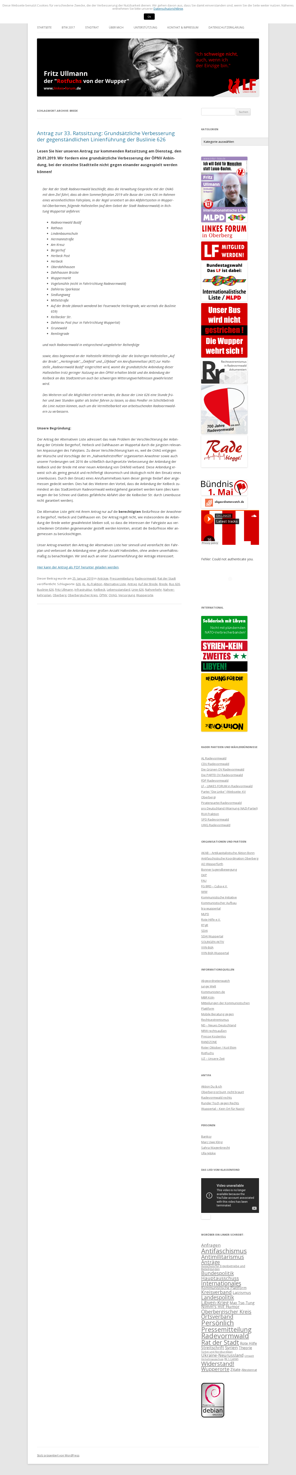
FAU (204, 881)
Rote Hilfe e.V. (211, 919)
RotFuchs (207, 1053)
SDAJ (204, 931)
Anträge (102, 578)
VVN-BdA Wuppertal (215, 953)
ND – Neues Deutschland (218, 1025)
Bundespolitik (217, 1273)
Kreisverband (216, 1292)
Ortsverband (217, 1316)
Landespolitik (217, 1297)
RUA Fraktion (210, 814)
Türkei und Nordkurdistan (217, 1351)
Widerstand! (217, 1363)
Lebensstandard (118, 589)
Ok (149, 16)
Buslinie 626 (45, 589)
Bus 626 (174, 584)
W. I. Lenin (231, 1359)
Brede (163, 584)
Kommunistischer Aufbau (219, 903)
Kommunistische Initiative (219, 897)
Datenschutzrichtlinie (168, 8)
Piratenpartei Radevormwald (221, 803)
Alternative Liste (115, 584)
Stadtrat (92, 27)
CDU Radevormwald (215, 764)
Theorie (245, 1347)
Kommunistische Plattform (224, 1287)
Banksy (206, 1136)
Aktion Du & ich (211, 1086)
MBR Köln (207, 997)
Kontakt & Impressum (182, 27)
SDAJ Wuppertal (212, 936)
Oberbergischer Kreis (83, 595)
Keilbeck (99, 589)
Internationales (221, 1283)
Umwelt (249, 1356)
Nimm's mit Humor (220, 1306)
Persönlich (217, 1322)
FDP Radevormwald (214, 780)
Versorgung (126, 595)
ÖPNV (103, 595)
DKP (204, 875)
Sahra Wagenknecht (215, 1147)
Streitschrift (212, 1347)
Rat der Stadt (166, 578)
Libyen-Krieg (215, 1302)
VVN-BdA (207, 947)
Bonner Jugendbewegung (219, 869)
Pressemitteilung (121, 578)
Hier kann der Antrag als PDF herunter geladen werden (78, 567)
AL (83, 584)
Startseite (44, 27)
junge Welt (208, 986)
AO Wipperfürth (212, 864)
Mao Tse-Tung (242, 1302)
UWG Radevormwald (215, 825)
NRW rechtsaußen (214, 1031)
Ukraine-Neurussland (222, 1355)
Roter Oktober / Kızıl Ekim (218, 1047)
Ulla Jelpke (208, 1153)
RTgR (204, 925)
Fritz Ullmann (64, 589)
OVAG (113, 595)
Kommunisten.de (213, 992)
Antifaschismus (224, 1250)
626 (78, 584)
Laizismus (242, 1292)
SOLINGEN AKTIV (212, 942)
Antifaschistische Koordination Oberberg (229, 858)
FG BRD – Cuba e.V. (214, 886)
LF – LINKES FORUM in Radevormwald (227, 786)
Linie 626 (138, 589)
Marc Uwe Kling (211, 1142)
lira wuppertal (211, 908)
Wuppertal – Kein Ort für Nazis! (222, 1109)
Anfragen (211, 1245)
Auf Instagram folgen (233, 587)
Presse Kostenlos (213, 1036)
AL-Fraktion (94, 584)
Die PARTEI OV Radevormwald (222, 775)
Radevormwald (145, 578)
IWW (204, 892)
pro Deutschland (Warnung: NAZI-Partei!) (229, 808)
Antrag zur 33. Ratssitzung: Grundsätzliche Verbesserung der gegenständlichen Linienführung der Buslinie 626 (106, 136)
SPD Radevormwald (215, 819)
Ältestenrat (249, 1370)
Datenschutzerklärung (226, 27)
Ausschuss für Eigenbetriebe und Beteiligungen (223, 1267)
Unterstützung (145, 27)
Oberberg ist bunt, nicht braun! (222, 1092)
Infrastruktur (83, 589)
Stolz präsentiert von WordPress (58, 1455)
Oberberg (59, 595)
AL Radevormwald (213, 758)
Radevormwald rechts (216, 1097)
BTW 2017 (68, 27)
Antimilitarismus (222, 1256)
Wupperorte (144, 595)
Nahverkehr (153, 589)
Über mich (116, 27)
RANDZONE (209, 1042)
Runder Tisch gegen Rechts (220, 1103)
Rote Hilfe (248, 1343)
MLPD (205, 914)
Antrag (132, 584)
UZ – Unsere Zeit (213, 1058)
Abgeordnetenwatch (215, 981)
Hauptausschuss (220, 1278)
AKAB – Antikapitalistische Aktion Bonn (228, 853)
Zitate (235, 1369)
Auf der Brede (148, 584)
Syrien (231, 1347)
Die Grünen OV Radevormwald (222, 769)
